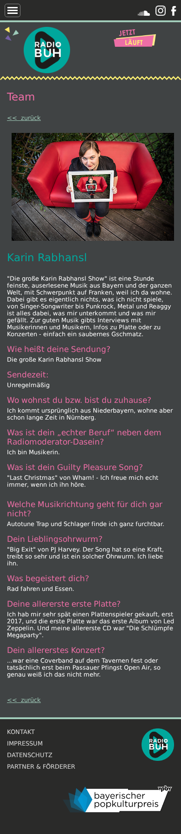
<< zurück (24, 117)
